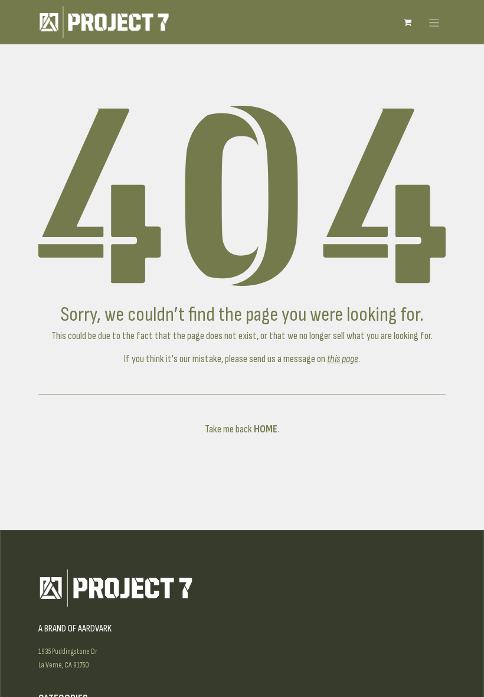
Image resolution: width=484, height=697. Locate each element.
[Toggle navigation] (434, 22)
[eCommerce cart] (407, 22)
